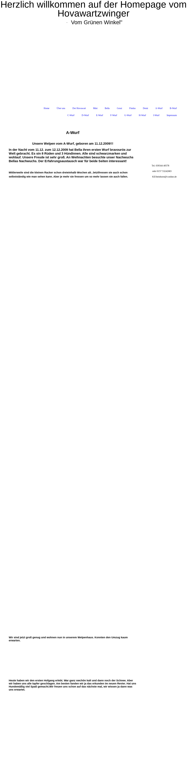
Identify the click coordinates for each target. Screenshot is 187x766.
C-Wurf (70, 115)
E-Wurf (99, 115)
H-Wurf (142, 115)
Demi (145, 108)
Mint (95, 108)
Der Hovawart (79, 108)
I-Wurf (156, 115)
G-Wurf (127, 115)
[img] (93, 65)
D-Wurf (85, 115)
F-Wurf (113, 115)
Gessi (119, 108)
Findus (132, 108)
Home (46, 108)
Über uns (61, 108)
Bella (107, 108)
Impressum (172, 115)
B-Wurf (173, 108)
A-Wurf (158, 108)
